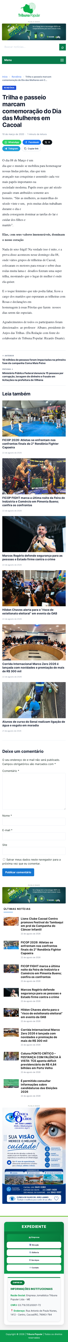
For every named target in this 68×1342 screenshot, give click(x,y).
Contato (35, 1267)
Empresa (35, 1237)
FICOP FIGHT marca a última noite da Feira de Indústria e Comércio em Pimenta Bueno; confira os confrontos (33, 501)
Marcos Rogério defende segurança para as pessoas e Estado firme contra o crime (41, 993)
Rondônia (16, 76)
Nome (7, 815)
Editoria (35, 1252)
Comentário (10, 770)
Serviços (35, 1260)
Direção (35, 1245)
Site (4, 844)
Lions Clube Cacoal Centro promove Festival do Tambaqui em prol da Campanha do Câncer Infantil (42, 924)
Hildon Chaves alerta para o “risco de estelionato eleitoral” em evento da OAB (42, 1013)
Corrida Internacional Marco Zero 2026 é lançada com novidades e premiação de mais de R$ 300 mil (33, 667)
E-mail (7, 830)
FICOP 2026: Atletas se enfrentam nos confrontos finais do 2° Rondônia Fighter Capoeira (30, 443)
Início (5, 76)
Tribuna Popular (34, 1334)
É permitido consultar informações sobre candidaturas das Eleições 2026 (39, 1086)
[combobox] (30, 47)
